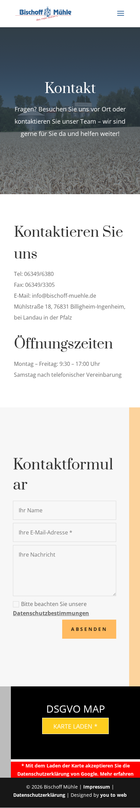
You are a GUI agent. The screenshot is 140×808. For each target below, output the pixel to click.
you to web (113, 795)
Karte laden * (75, 726)
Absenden (89, 629)
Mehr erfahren (117, 774)
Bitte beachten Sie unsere (51, 608)
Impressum (96, 786)
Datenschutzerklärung (39, 795)
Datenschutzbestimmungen (51, 613)
